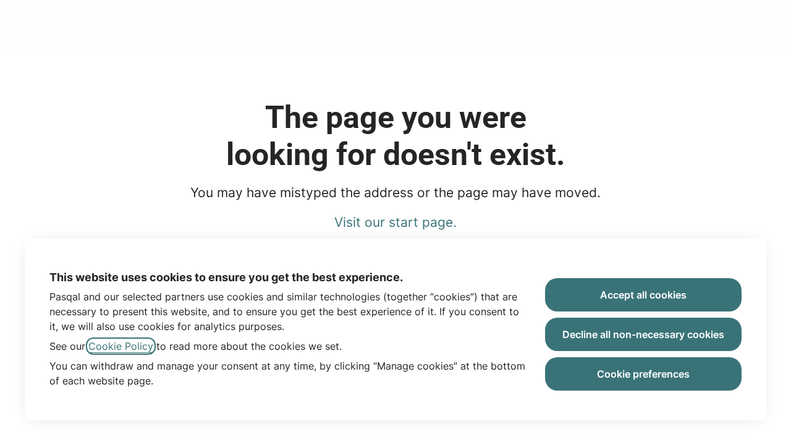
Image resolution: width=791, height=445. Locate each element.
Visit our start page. (395, 222)
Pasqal (395, 25)
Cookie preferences (643, 374)
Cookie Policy (120, 346)
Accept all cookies (643, 295)
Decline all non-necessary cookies (643, 334)
